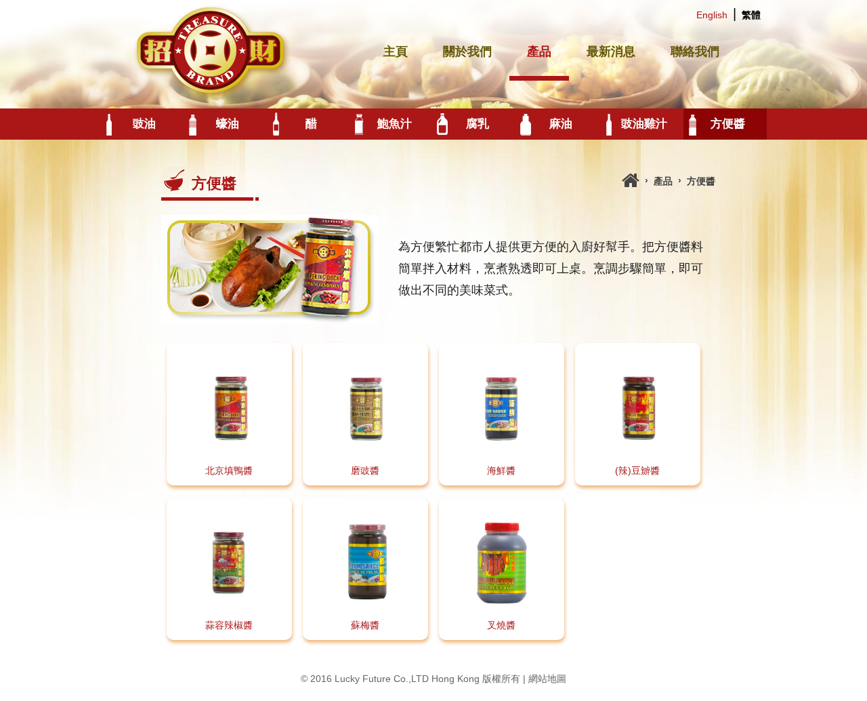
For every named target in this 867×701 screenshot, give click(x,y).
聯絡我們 (695, 51)
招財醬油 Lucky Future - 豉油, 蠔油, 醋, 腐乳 (213, 51)
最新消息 (611, 51)
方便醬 (701, 181)
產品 (539, 51)
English (711, 14)
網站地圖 (547, 678)
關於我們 (467, 51)
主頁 (395, 51)
